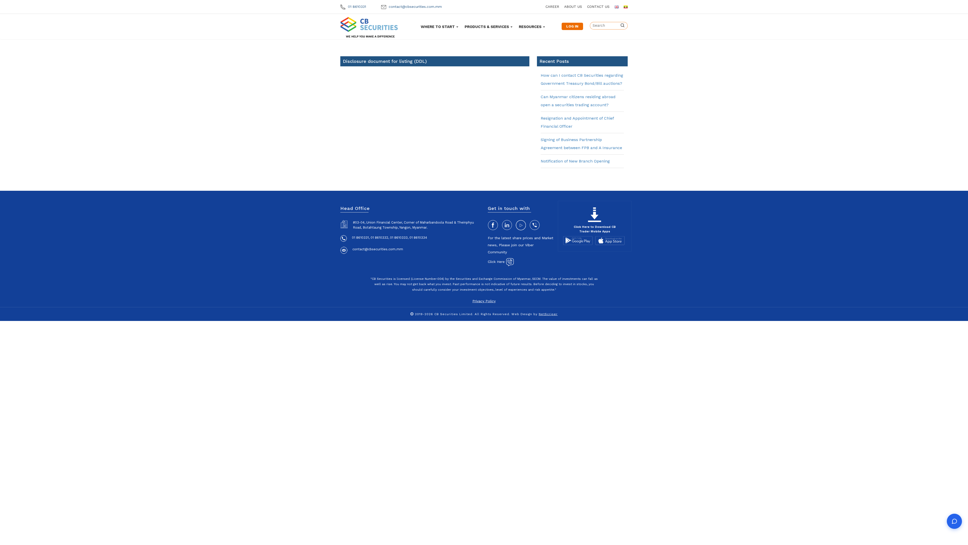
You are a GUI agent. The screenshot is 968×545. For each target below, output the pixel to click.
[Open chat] (954, 521)
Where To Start (438, 26)
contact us (598, 7)
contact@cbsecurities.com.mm (414, 7)
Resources (530, 26)
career (552, 7)
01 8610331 (356, 7)
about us (573, 7)
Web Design (521, 314)
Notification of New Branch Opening (575, 161)
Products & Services (487, 26)
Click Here (497, 262)
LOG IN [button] (572, 26)
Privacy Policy (484, 301)
